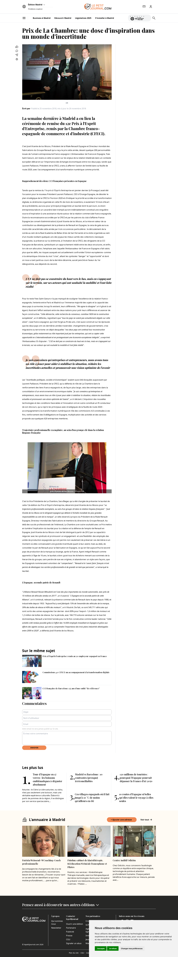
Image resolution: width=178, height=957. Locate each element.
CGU (68, 939)
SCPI (88, 925)
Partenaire (71, 927)
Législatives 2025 (83, 18)
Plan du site (74, 953)
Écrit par (26, 108)
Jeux (87, 939)
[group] (148, 17)
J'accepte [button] (101, 948)
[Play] (147, 18)
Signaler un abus (73, 943)
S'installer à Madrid (104, 18)
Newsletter (56, 927)
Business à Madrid (41, 18)
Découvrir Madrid (62, 18)
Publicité (70, 931)
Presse (69, 935)
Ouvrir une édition (74, 924)
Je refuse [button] (113, 948)
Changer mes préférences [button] (132, 948)
